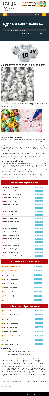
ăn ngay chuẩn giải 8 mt (11, 319)
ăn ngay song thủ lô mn (11, 287)
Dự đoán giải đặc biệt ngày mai (30, 363)
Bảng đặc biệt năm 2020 (29, 359)
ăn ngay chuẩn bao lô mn (11, 279)
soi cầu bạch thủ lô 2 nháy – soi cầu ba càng (9, 4)
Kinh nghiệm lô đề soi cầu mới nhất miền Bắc (15, 368)
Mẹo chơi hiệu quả (19, 369)
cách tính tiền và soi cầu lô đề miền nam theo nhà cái (13, 382)
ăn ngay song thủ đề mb (11, 208)
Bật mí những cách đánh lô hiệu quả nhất (16, 360)
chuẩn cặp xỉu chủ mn (10, 283)
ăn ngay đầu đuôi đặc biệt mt (12, 340)
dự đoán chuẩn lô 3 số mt (11, 344)
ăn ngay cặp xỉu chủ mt (11, 327)
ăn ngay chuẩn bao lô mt (11, 323)
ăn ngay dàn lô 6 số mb (11, 228)
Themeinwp (38, 394)
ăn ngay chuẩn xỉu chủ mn (12, 266)
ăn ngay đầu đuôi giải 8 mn (12, 291)
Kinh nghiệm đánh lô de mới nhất (23, 365)
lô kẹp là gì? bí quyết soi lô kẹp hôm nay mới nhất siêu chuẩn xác (36, 382)
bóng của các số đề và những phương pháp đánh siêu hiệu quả (20, 353)
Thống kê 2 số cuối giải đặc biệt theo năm (20, 371)
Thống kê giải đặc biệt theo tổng (34, 373)
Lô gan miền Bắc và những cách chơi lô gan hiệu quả (18, 354)
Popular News (38, 14)
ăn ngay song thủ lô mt (11, 331)
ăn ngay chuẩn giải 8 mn (11, 275)
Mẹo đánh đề (27, 369)
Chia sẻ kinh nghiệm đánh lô (12, 362)
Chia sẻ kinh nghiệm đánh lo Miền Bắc (30, 362)
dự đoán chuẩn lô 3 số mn (11, 300)
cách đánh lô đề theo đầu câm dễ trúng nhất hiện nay (18, 349)
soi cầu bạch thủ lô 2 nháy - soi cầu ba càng (17, 30)
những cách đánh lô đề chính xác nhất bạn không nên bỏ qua (20, 351)
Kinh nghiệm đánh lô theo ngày (27, 366)
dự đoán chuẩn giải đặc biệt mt (13, 315)
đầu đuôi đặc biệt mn (10, 296)
